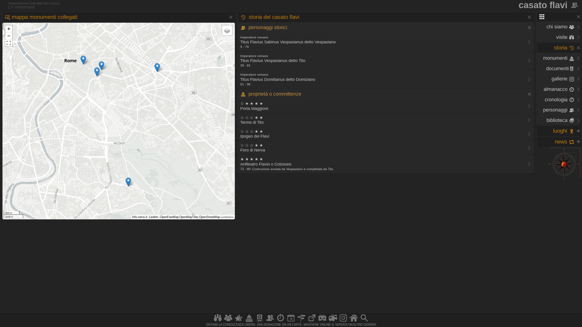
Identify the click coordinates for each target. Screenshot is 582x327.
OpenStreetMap (209, 217)
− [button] (8, 36)
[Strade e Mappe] (301, 322)
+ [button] (8, 29)
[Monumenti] (249, 322)
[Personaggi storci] (270, 322)
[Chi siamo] (228, 322)
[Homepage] (354, 322)
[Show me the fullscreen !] (8, 43)
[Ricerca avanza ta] (364, 322)
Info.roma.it (139, 217)
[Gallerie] (343, 322)
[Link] (312, 322)
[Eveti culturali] (291, 322)
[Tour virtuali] (322, 322)
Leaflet (153, 217)
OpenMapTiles (188, 217)
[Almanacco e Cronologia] (280, 322)
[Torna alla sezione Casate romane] (575, 5)
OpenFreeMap (169, 217)
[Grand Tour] (238, 322)
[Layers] (227, 30)
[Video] (333, 322)
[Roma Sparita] (259, 322)
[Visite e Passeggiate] (218, 322)
